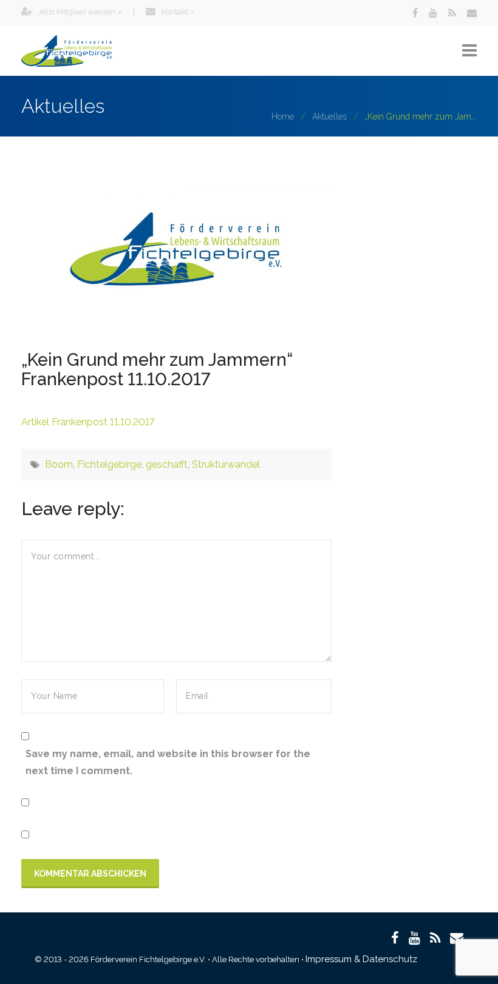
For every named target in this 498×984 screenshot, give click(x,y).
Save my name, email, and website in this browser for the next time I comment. (168, 762)
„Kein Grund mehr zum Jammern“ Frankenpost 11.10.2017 (157, 369)
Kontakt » (177, 11)
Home (282, 116)
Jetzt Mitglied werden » (79, 11)
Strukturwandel (226, 464)
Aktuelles (329, 116)
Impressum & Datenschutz (361, 959)
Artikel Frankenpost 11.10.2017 (87, 422)
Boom (59, 464)
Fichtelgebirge (109, 464)
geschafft (167, 464)
